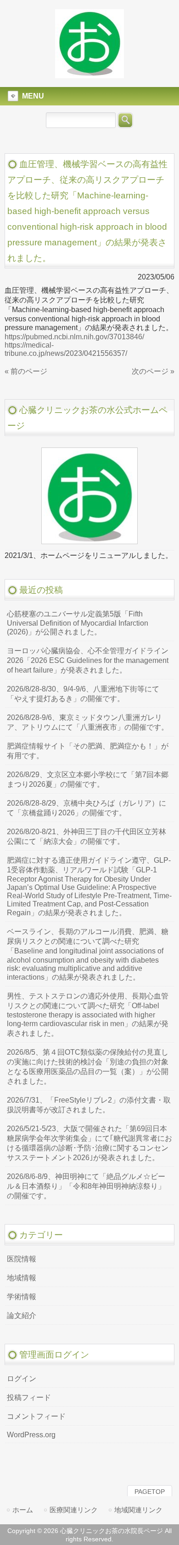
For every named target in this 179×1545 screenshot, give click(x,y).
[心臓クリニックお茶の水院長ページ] (89, 74)
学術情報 (21, 1297)
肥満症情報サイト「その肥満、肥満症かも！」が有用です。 (87, 751)
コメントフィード (36, 1416)
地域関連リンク (138, 1510)
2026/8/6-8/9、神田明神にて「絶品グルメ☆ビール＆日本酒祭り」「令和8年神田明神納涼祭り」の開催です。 (86, 1186)
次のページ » (153, 371)
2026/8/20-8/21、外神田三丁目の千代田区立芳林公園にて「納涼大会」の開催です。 (86, 836)
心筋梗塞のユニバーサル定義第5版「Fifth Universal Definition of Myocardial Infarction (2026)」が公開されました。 (77, 623)
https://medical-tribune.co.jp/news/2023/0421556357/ (66, 349)
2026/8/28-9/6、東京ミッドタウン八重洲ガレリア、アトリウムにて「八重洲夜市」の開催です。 (87, 722)
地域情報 (21, 1278)
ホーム (22, 1510)
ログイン (21, 1378)
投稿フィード (29, 1397)
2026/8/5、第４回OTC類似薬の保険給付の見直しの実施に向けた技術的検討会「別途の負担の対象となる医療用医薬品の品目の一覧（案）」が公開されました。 (87, 1066)
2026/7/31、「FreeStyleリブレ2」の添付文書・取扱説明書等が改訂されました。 (89, 1105)
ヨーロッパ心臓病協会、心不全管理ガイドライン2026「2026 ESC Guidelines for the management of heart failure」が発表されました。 (87, 660)
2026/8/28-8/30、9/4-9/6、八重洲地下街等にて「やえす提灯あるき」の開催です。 (83, 694)
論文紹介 (21, 1315)
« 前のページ (26, 371)
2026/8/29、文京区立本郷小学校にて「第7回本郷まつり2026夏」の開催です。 (87, 779)
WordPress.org (31, 1435)
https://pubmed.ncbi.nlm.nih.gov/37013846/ (74, 337)
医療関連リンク (74, 1510)
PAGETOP (149, 1491)
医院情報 (21, 1259)
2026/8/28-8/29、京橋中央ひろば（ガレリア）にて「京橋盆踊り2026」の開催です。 (86, 808)
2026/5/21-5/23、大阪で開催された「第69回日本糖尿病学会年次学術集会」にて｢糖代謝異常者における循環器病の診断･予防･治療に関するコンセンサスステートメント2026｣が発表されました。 (89, 1143)
